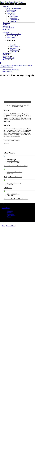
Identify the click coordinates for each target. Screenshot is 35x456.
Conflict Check (8, 4)
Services (7, 65)
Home (2, 65)
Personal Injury (7, 71)
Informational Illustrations (11, 70)
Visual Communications (19, 65)
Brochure (21, 4)
